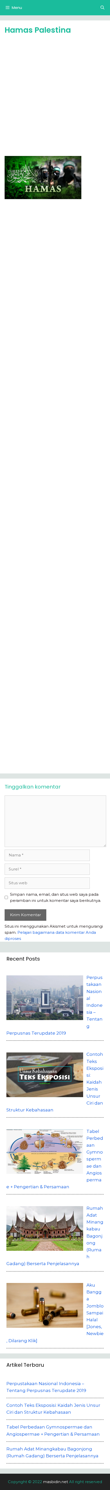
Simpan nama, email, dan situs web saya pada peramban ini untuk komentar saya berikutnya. (55, 897)
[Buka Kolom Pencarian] (102, 7)
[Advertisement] (55, 97)
